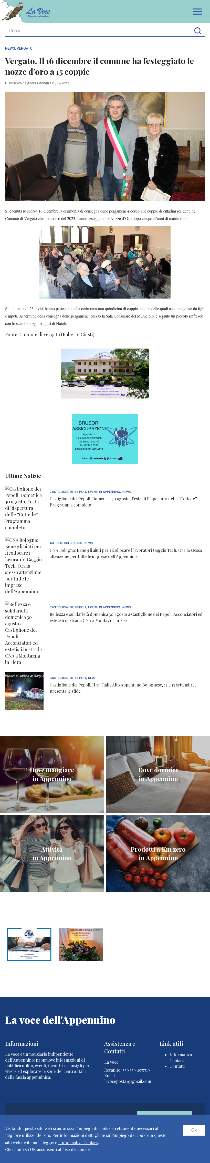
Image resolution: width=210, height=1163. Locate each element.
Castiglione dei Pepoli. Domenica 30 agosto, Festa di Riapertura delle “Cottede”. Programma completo (124, 502)
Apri (197, 11)
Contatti (177, 1066)
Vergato (25, 48)
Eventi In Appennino (104, 492)
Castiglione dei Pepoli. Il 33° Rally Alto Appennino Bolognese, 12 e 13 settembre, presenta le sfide (123, 688)
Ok (194, 1130)
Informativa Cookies (181, 1057)
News (10, 48)
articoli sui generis (66, 543)
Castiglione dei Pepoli (68, 492)
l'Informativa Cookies (78, 1142)
